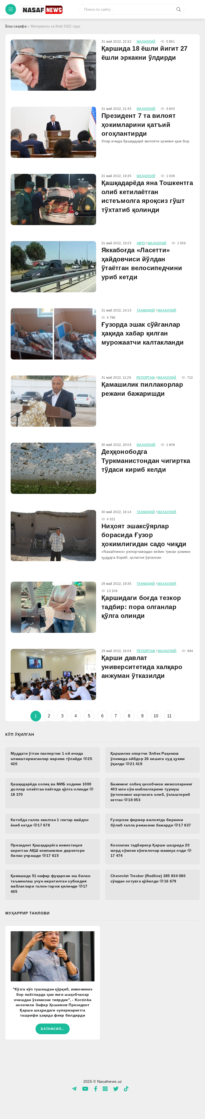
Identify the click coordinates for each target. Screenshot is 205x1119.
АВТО (141, 243)
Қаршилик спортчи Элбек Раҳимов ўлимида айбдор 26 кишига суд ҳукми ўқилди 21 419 (148, 758)
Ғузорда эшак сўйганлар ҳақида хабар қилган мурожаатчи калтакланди (142, 333)
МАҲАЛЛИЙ (146, 41)
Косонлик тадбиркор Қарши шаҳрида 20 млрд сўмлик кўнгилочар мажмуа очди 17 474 (150, 850)
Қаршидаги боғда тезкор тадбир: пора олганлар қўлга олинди (141, 606)
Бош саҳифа (15, 26)
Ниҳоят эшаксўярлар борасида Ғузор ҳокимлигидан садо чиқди (143, 534)
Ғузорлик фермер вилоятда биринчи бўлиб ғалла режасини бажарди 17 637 (151, 822)
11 (169, 716)
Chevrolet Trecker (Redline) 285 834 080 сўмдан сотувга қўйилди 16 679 (148, 878)
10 (156, 716)
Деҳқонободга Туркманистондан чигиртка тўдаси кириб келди (145, 460)
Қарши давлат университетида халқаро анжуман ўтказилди (141, 666)
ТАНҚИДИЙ (146, 310)
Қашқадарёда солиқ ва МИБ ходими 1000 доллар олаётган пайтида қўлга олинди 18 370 (51, 789)
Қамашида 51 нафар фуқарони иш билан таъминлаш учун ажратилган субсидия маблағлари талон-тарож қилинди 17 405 (50, 884)
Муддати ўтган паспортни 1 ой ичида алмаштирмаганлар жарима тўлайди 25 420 (51, 758)
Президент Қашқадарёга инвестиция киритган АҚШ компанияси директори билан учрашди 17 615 (48, 850)
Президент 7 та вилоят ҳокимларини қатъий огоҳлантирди (138, 124)
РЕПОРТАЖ (145, 377)
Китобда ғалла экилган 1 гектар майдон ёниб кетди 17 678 (49, 822)
